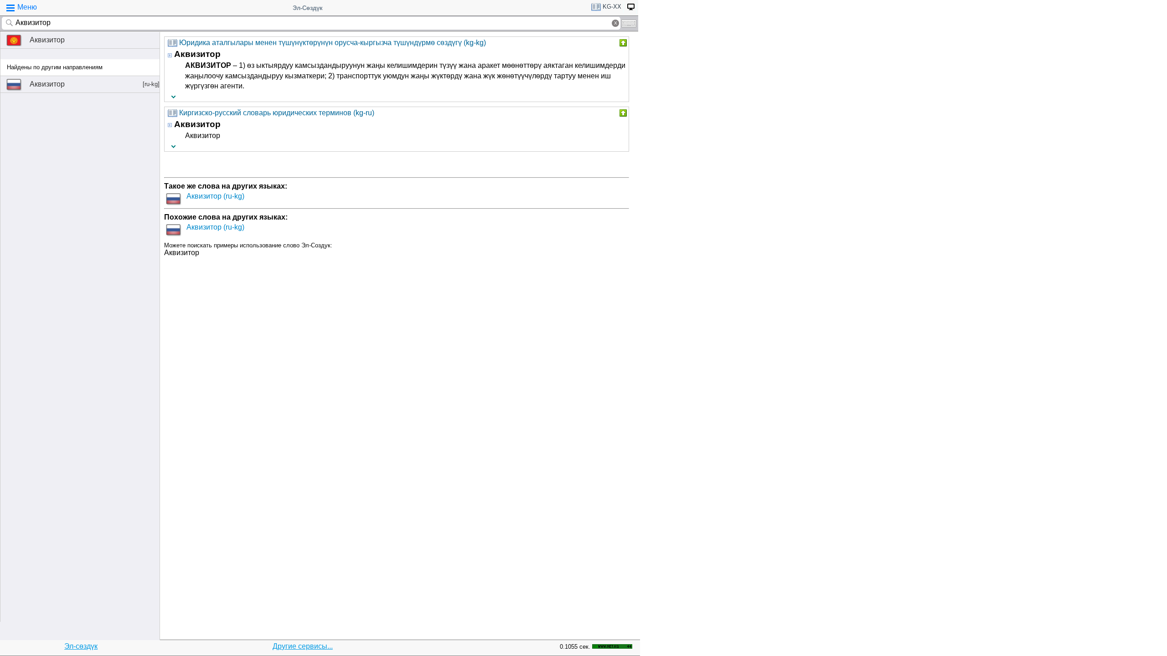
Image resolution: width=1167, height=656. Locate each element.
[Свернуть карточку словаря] (622, 42)
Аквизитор (47, 40)
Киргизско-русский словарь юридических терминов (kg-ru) (276, 113)
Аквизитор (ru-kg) (215, 196)
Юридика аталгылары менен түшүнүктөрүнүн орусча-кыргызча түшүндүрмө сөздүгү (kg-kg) (332, 42)
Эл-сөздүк (81, 646)
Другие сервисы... (303, 646)
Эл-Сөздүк (308, 8)
